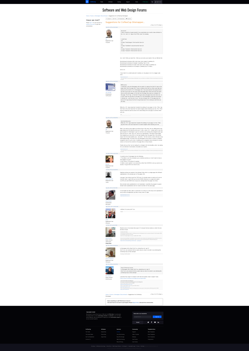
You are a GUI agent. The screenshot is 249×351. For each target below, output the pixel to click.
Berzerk (107, 164)
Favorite (129, 18)
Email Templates (151, 334)
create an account (90, 24)
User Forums (135, 339)
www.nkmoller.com (124, 76)
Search (109, 18)
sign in (91, 22)
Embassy (134, 336)
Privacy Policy (129, 348)
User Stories (135, 341)
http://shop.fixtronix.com (125, 195)
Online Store (108, 346)
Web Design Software (117, 346)
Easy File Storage (120, 336)
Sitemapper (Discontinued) (101, 15)
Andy (107, 219)
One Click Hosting (120, 334)
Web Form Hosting (121, 339)
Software (110, 1)
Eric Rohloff (108, 275)
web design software (102, 315)
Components (150, 339)
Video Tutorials (135, 334)
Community (135, 329)
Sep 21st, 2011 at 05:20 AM (111, 27)
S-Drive (118, 331)
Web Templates (151, 331)
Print (115, 18)
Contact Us (88, 339)
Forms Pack (103, 334)
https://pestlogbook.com (125, 286)
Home (87, 15)
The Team (88, 331)
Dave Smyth (109, 201)
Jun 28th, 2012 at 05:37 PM (112, 153)
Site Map (142, 346)
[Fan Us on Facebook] (152, 322)
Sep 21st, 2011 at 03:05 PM (111, 81)
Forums (92, 15)
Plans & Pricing (120, 341)
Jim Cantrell (108, 92)
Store (136, 1)
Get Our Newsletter (90, 336)
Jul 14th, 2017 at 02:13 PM (111, 225)
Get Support (124, 346)
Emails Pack (103, 331)
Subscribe (121, 18)
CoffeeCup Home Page (100, 346)
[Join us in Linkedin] (158, 322)
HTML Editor (145, 1)
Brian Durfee (109, 238)
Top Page (93, 346)
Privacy (138, 346)
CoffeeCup (88, 329)
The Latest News (89, 334)
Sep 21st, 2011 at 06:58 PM (112, 117)
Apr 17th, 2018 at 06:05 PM (112, 264)
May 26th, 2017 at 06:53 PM (112, 206)
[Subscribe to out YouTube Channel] (155, 322)
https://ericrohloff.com (124, 289)
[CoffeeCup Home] (93, 2)
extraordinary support (115, 317)
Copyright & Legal (131, 346)
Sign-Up (157, 316)
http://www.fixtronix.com (125, 194)
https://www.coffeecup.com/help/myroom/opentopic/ (133, 278)
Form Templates (151, 336)
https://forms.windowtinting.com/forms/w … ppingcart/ (130, 240)
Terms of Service (136, 348)
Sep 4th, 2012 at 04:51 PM (111, 187)
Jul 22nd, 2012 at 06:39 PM (112, 169)
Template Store (151, 329)
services (111, 315)
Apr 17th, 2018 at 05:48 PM (112, 245)
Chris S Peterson (110, 258)
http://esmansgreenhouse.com (126, 284)
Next (160, 25)
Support (128, 1)
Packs (102, 1)
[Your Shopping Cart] (152, 2)
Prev (152, 25)
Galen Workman (109, 179)
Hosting (119, 1)
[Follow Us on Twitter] (148, 322)
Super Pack (103, 336)
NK (106, 39)
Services (119, 329)
